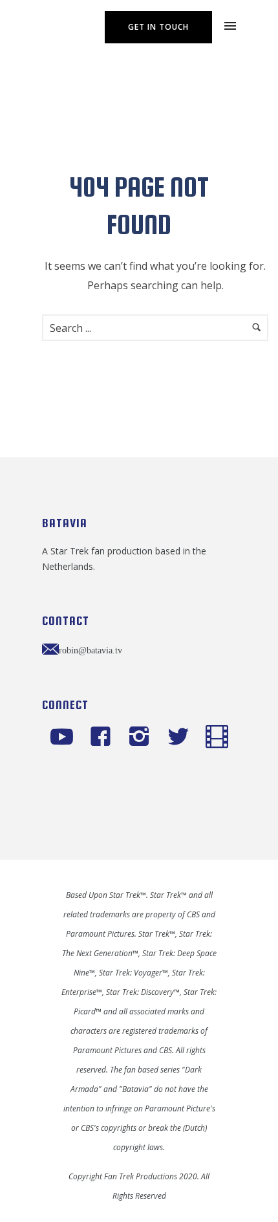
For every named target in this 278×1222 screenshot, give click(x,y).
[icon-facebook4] (103, 737)
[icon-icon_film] (217, 737)
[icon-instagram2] (142, 737)
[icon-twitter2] (181, 737)
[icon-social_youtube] (65, 737)
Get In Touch (158, 26)
